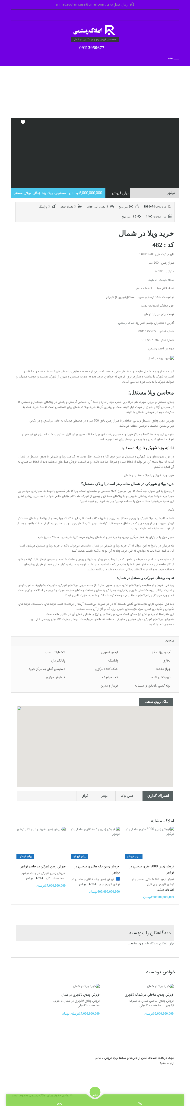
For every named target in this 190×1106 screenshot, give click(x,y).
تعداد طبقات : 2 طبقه (161, 280)
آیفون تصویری (108, 652)
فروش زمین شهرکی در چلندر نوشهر (43, 866)
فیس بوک (127, 795)
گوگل (85, 795)
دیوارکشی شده (161, 677)
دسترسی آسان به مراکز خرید (46, 668)
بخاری (166, 660)
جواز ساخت (163, 668)
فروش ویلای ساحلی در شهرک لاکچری (149, 994)
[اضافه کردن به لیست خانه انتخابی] (23, 124)
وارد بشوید (136, 943)
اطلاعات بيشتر (165, 889)
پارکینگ (113, 660)
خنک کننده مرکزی (106, 668)
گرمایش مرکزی (55, 677)
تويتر (104, 795)
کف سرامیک (110, 677)
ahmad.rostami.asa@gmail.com (80, 4)
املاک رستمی (126, 322)
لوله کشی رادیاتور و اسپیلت (153, 685)
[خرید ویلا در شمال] (95, 30)
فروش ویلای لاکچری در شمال (80, 994)
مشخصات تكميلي (150, 1005)
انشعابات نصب (55, 652)
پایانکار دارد (58, 660)
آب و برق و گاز (161, 652)
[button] (99, 747)
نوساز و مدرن (109, 685)
